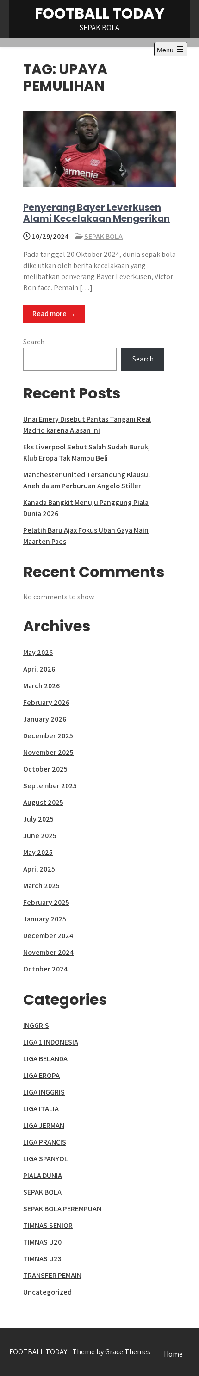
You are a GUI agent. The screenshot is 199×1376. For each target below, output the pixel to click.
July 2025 (38, 819)
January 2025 (44, 919)
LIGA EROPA (41, 1075)
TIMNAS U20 (42, 1242)
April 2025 (39, 869)
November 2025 (48, 752)
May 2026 (38, 652)
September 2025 (50, 786)
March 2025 (41, 885)
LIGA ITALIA (41, 1109)
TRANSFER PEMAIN (52, 1275)
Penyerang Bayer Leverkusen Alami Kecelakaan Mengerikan (96, 213)
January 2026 (44, 719)
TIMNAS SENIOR (48, 1225)
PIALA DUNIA (42, 1175)
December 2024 (48, 935)
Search (33, 342)
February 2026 (46, 702)
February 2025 (46, 902)
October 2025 (45, 769)
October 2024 (45, 969)
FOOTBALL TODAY (100, 13)
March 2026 (41, 686)
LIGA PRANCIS (44, 1142)
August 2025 (43, 802)
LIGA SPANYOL (45, 1159)
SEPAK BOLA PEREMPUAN (62, 1209)
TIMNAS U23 (42, 1259)
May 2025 (38, 852)
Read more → (53, 313)
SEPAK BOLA (103, 236)
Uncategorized (47, 1292)
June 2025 (39, 836)
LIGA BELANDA (45, 1059)
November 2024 (48, 952)
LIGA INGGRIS (44, 1092)
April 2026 (39, 669)
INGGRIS (36, 1025)
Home (173, 1354)
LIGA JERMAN (43, 1125)
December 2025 (48, 736)
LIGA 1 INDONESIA (50, 1042)
